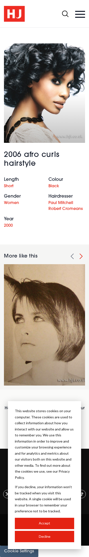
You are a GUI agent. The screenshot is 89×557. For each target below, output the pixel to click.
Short (8, 186)
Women (11, 203)
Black (53, 186)
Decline (44, 536)
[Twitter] (7, 494)
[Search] (65, 14)
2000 (8, 226)
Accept (44, 523)
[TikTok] (81, 494)
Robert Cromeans (65, 209)
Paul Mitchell (60, 203)
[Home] (14, 14)
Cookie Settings (19, 551)
